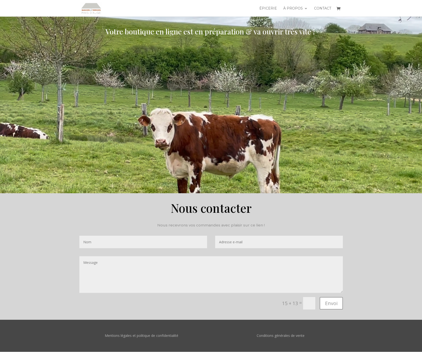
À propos (293, 9)
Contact (322, 9)
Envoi (331, 303)
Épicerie (268, 9)
